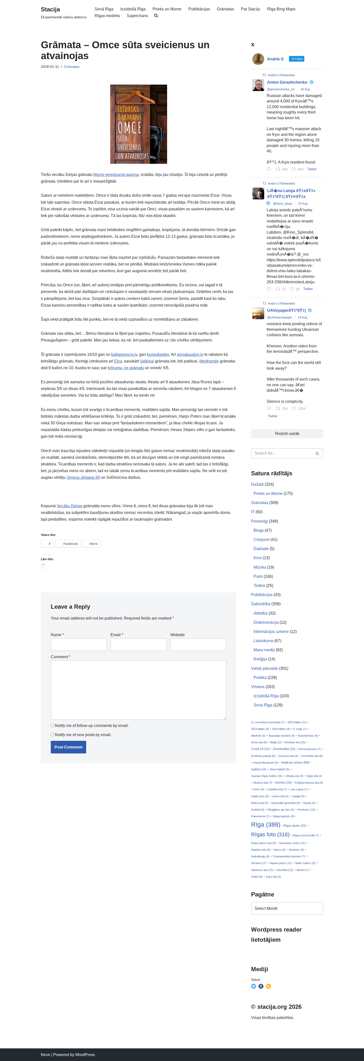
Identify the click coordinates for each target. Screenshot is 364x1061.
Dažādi (257, 484)
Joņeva (83, 477)
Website (177, 635)
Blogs (259, 530)
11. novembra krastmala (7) (267, 722)
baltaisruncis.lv (124, 354)
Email (116, 635)
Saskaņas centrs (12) (292, 843)
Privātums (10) (306, 809)
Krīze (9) (258, 789)
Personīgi (259, 521)
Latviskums (263, 641)
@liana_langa (282, 203)
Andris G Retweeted (281, 75)
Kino (258, 558)
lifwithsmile (209, 361)
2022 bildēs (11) (297, 722)
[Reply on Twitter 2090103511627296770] (270, 409)
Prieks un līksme (167, 9)
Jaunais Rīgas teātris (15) (266, 775)
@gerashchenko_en (281, 89)
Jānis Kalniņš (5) (279, 769)
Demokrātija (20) (284, 749)
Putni (258, 576)
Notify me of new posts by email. (83, 735)
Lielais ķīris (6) (260, 796)
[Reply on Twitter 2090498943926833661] (270, 289)
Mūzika (260, 567)
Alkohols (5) (258, 735)
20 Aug (305, 89)
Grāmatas (225, 9)
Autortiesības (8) (308, 735)
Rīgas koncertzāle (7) (306, 835)
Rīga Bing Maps (281, 9)
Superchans (137, 16)
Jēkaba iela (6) (294, 775)
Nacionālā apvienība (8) (285, 802)
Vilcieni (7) (302, 869)
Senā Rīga (104, 9)
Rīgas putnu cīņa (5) (263, 843)
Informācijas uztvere (271, 631)
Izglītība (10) (258, 769)
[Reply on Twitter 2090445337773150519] (270, 169)
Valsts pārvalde (264, 668)
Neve (45, 1055)
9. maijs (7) (300, 728)
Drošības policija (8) (263, 755)
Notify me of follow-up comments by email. (92, 725)
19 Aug (302, 317)
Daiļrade (261, 549)
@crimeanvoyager (279, 317)
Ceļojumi (261, 539)
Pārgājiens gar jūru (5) (280, 809)
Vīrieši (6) (257, 876)
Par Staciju (250, 9)
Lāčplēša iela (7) (277, 789)
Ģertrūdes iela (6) (312, 755)
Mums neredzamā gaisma (116, 174)
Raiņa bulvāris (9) (283, 816)
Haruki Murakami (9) (265, 762)
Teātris (259, 585)
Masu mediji (264, 650)
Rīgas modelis (107, 16)
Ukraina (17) (258, 863)
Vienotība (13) (284, 869)
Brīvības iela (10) (295, 742)
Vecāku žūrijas (69, 506)
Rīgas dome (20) (295, 825)
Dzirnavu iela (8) (288, 755)
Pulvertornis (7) (260, 816)
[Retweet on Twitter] (264, 75)
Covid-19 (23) (260, 748)
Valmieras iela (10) (262, 869)
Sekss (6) (280, 849)
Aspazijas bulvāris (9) (282, 735)
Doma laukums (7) (310, 749)
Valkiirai (147, 361)
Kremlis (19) (283, 782)
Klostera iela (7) (262, 782)
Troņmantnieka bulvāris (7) (289, 856)
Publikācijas (199, 9)
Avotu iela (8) (259, 742)
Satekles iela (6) (260, 849)
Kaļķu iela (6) (314, 775)
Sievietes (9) (296, 849)
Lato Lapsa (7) (299, 789)
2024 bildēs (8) (281, 728)
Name (57, 635)
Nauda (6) (309, 802)
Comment (60, 657)
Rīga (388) (265, 824)
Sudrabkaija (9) (260, 856)
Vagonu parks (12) (280, 863)
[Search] (317, 453)
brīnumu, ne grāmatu (126, 368)
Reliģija (260, 659)
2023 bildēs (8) (260, 728)
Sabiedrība (260, 604)
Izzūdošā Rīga (133, 9)
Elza (118, 361)
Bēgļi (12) (276, 742)
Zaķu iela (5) (273, 876)
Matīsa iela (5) (259, 802)
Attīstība (261, 613)
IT (253, 512)
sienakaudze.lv (190, 354)
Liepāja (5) (298, 796)
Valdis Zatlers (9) (305, 863)
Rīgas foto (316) (270, 834)
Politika (260, 677)
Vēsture (258, 687)
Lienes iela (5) (280, 796)
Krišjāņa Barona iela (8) (309, 782)
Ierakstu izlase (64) (295, 762)
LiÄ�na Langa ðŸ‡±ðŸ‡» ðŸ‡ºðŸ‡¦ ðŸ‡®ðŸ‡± (291, 194)
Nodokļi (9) (257, 809)
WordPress (85, 1055)
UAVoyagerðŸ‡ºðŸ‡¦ (286, 310)
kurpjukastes (158, 354)
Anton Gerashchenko (287, 82)
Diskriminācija (266, 622)
